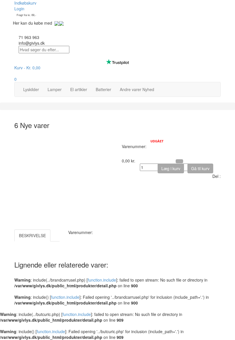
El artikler (78, 89)
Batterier (103, 89)
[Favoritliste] (179, 161)
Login (19, 8)
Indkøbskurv (25, 3)
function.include (102, 280)
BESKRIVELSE (32, 235)
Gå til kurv (200, 168)
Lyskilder (31, 89)
